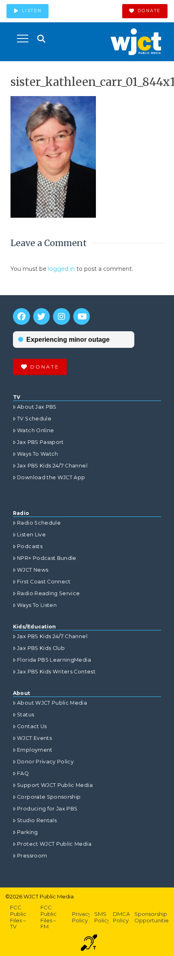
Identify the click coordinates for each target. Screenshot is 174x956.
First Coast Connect (44, 582)
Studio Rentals (37, 820)
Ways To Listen (37, 605)
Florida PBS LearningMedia (54, 660)
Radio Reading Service (48, 593)
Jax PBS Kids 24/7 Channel (52, 466)
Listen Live (31, 535)
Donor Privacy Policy (45, 762)
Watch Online (35, 430)
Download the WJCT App (51, 477)
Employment (35, 750)
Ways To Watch (37, 454)
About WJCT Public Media (52, 703)
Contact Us (32, 726)
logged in (61, 268)
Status (25, 715)
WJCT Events (34, 738)
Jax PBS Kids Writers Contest (56, 672)
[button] (22, 38)
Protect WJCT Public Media (54, 844)
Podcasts (29, 546)
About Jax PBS (37, 407)
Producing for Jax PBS (47, 809)
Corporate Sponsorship (49, 797)
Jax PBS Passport (40, 442)
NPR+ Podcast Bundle (46, 558)
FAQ (23, 773)
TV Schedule (34, 419)
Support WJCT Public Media (55, 785)
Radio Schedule (39, 523)
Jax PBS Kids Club (41, 648)
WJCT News (32, 570)
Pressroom (32, 856)
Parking (27, 832)
